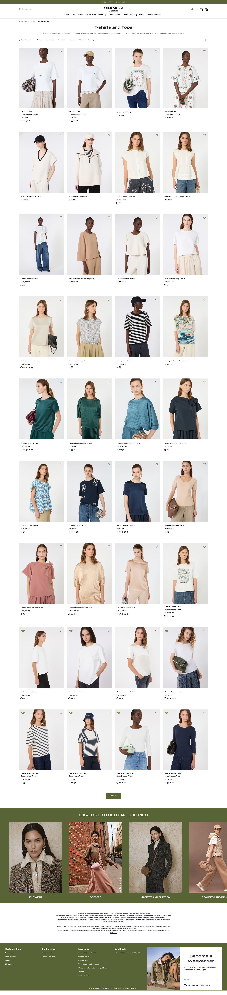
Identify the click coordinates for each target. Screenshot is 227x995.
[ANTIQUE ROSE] (69, 449)
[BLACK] (32, 367)
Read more (113, 932)
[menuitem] (67, 16)
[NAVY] (29, 120)
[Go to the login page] (197, 9)
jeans (109, 926)
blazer (138, 919)
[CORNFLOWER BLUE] (24, 285)
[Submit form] (216, 980)
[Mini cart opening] (209, 9)
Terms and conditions (87, 953)
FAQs (7, 960)
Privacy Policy (83, 960)
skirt (119, 926)
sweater (104, 928)
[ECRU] (24, 698)
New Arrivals (26, 40)
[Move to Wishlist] (61, 51)
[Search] (192, 9)
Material (49, 40)
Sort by (91, 40)
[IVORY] (21, 367)
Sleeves (61, 40)
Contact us (9, 953)
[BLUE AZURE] (74, 449)
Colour (37, 40)
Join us (81, 971)
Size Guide (9, 964)
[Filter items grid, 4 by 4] (203, 40)
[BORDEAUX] (122, 698)
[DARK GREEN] (72, 449)
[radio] (21, 120)
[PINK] (24, 367)
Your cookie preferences (88, 964)
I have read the (198, 985)
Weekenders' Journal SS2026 (127, 953)
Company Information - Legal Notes (92, 968)
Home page (23, 21)
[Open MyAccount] (199, 9)
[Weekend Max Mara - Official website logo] (113, 9)
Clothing (32, 21)
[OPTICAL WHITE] (69, 698)
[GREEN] (26, 367)
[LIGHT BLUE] (175, 698)
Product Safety (11, 956)
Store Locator (47, 953)
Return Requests (49, 956)
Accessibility (83, 975)
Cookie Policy (83, 956)
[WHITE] (21, 120)
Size (81, 40)
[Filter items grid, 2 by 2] (206, 40)
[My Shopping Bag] (206, 9)
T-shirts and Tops (44, 21)
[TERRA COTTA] (167, 449)
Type (72, 40)
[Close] (218, 951)
